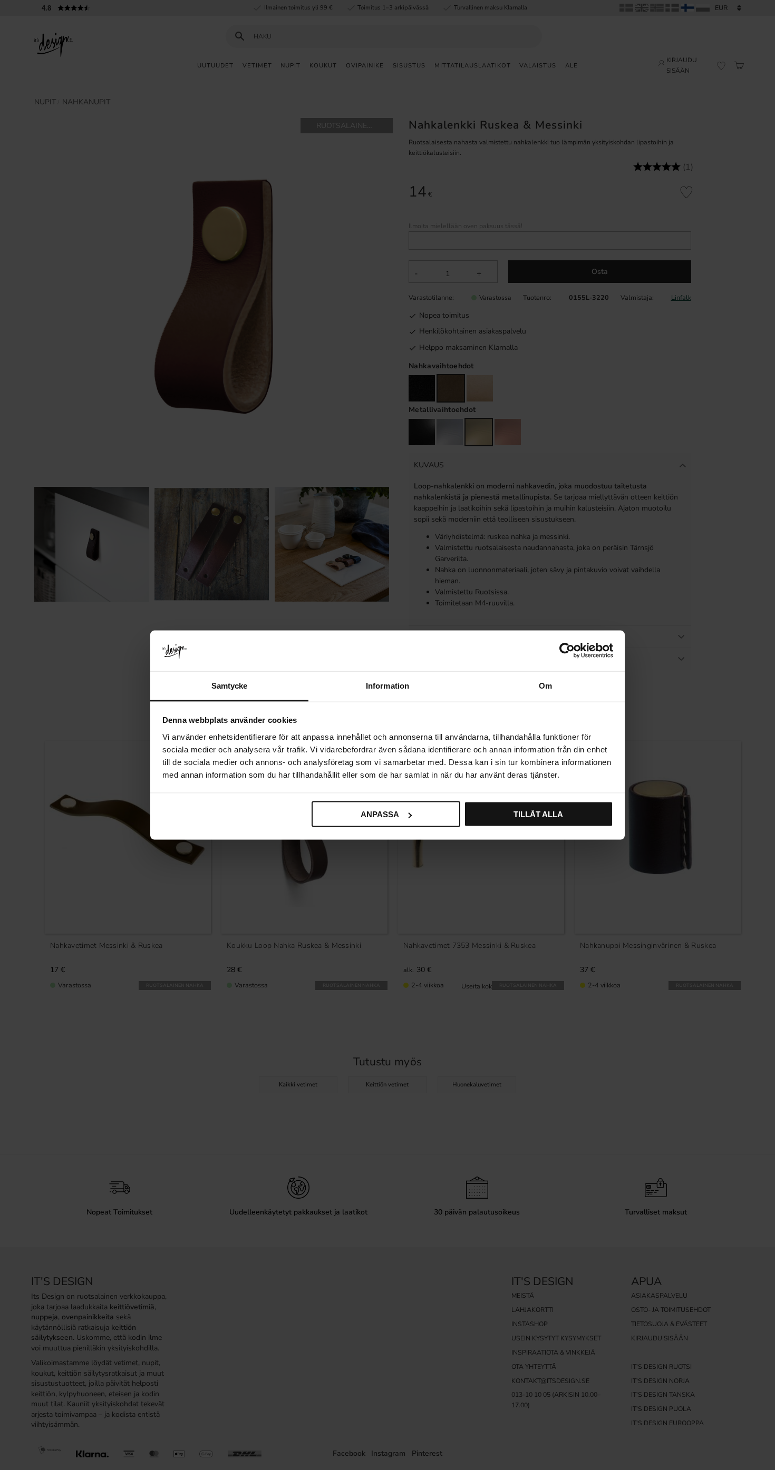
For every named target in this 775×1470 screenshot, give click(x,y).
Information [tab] (387, 685)
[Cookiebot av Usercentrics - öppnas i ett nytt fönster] (567, 651)
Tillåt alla (538, 814)
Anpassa (380, 814)
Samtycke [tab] (229, 685)
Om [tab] (545, 685)
